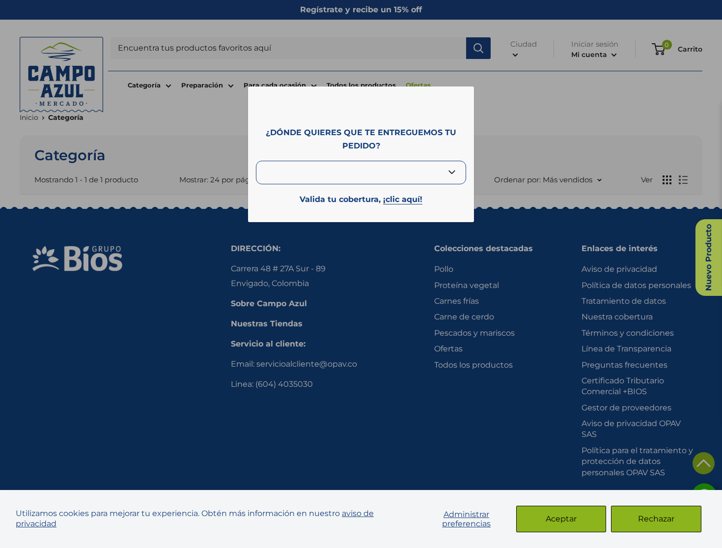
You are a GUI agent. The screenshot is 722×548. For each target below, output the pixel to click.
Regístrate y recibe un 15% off (361, 9)
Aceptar (561, 518)
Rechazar (656, 518)
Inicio (29, 117)
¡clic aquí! (402, 199)
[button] (704, 463)
